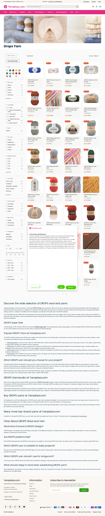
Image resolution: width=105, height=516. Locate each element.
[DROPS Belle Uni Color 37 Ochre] (91, 184)
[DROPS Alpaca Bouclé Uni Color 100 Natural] (72, 128)
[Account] (96, 7)
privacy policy (50, 244)
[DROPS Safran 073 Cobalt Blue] (35, 70)
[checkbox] (7, 70)
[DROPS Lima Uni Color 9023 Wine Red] (91, 213)
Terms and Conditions (69, 512)
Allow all (70, 287)
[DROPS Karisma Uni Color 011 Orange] (72, 213)
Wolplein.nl (11, 512)
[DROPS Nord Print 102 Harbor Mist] (72, 184)
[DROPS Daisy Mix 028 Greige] (91, 269)
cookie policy (60, 244)
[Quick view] (41, 76)
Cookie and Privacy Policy (84, 512)
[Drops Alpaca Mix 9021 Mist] (53, 156)
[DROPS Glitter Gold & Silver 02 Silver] (35, 184)
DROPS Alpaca (11, 353)
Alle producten (11, 55)
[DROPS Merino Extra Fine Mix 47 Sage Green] (35, 128)
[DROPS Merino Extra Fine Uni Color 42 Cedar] (35, 98)
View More (8, 98)
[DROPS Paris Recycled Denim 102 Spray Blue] (72, 70)
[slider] (6, 252)
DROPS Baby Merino (12, 342)
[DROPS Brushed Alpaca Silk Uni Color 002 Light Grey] (91, 98)
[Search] (77, 7)
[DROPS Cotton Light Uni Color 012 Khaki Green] (72, 98)
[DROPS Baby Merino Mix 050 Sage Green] (53, 128)
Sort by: (93, 56)
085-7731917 (8, 496)
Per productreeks (13, 61)
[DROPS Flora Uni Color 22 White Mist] (53, 213)
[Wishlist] (93, 6)
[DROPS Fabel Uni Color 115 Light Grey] (91, 128)
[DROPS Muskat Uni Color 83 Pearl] (91, 70)
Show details (34, 287)
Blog (99, 1)
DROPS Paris (10, 346)
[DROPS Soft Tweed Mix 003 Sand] (35, 213)
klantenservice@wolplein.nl (12, 499)
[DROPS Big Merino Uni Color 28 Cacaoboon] (91, 241)
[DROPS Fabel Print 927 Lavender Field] (53, 98)
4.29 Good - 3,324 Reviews (55, 1)
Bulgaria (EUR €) (46, 507)
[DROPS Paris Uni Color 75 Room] (53, 70)
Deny (61, 287)
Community (86, 1)
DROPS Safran (11, 350)
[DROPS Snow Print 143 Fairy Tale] (72, 156)
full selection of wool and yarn (79, 416)
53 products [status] (30, 56)
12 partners (47, 242)
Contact (94, 1)
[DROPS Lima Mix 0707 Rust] (53, 184)
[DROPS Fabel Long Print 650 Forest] (35, 156)
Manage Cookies (97, 512)
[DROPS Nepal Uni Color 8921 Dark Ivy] (91, 156)
